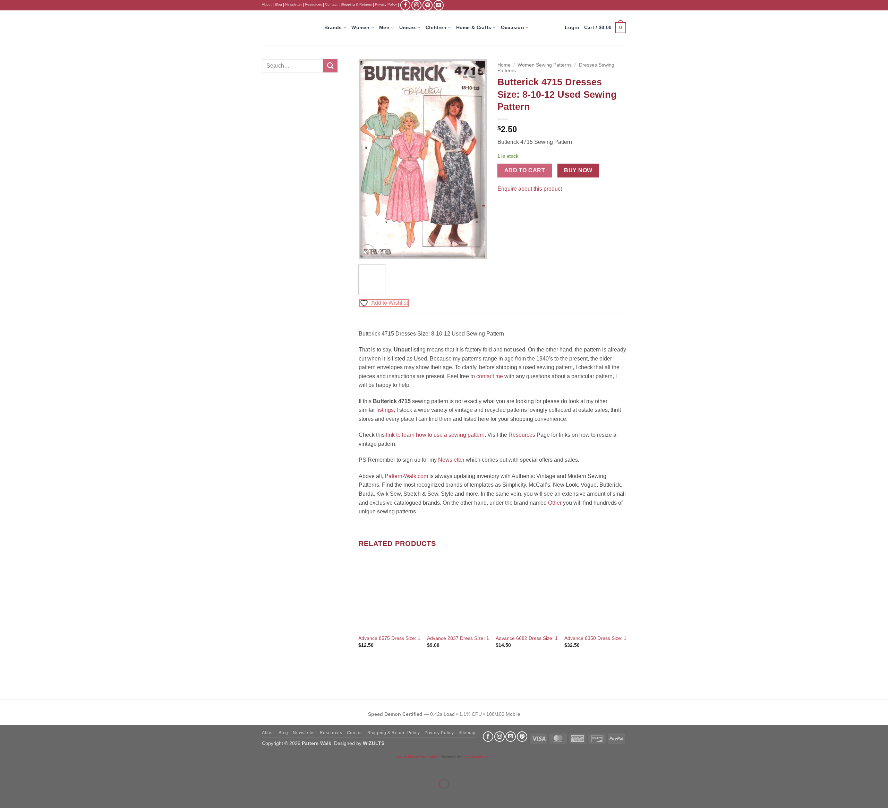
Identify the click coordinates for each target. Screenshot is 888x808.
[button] (605, 27)
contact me (489, 376)
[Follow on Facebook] (405, 5)
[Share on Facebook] (504, 206)
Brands (333, 27)
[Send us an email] (439, 5)
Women (360, 27)
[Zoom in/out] (7, 766)
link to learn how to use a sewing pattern (435, 435)
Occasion (512, 27)
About (267, 4)
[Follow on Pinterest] (427, 5)
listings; (385, 410)
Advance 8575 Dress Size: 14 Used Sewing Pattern (414, 638)
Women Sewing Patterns (545, 65)
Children (436, 27)
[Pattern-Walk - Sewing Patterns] (288, 27)
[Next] (476, 159)
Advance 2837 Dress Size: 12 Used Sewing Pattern (483, 638)
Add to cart (524, 170)
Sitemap (467, 732)
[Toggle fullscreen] (27, 766)
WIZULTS (373, 743)
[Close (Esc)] (68, 766)
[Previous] (370, 159)
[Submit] (330, 65)
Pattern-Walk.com (406, 476)
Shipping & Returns (356, 4)
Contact (331, 4)
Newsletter (293, 4)
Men (384, 27)
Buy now (578, 170)
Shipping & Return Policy (393, 732)
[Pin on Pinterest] (516, 206)
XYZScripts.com (478, 756)
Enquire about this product (529, 189)
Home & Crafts (474, 27)
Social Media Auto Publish (418, 756)
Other (555, 503)
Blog (278, 4)
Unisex (407, 27)
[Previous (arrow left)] (7, 795)
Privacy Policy (386, 4)
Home (504, 65)
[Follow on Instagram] (416, 5)
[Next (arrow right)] (27, 795)
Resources (313, 4)
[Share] (47, 766)
